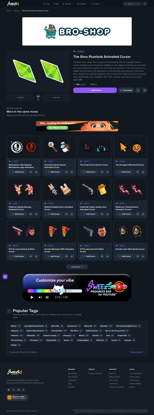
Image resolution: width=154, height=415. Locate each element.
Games (16, 11)
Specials (71, 387)
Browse (68, 4)
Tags (70, 384)
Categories (72, 380)
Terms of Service (136, 373)
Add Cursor (96, 90)
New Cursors (73, 377)
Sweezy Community (116, 387)
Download (127, 90)
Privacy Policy (135, 377)
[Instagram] (14, 390)
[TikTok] (24, 390)
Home (9, 11)
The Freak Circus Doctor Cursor (94, 165)
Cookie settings (135, 384)
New (57, 4)
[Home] (13, 4)
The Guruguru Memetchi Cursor (130, 165)
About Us (112, 373)
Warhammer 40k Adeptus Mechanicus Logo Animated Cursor (21, 167)
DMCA (132, 387)
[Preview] (31, 172)
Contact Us (113, 384)
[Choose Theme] (145, 4)
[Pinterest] (19, 390)
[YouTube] (9, 390)
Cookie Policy (134, 380)
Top (48, 4)
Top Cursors (72, 373)
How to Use (113, 380)
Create (82, 4)
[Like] (138, 90)
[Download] (36, 172)
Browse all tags (136, 352)
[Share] (144, 90)
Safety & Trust (114, 377)
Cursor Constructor (96, 373)
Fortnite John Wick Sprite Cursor (130, 249)
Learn (97, 4)
